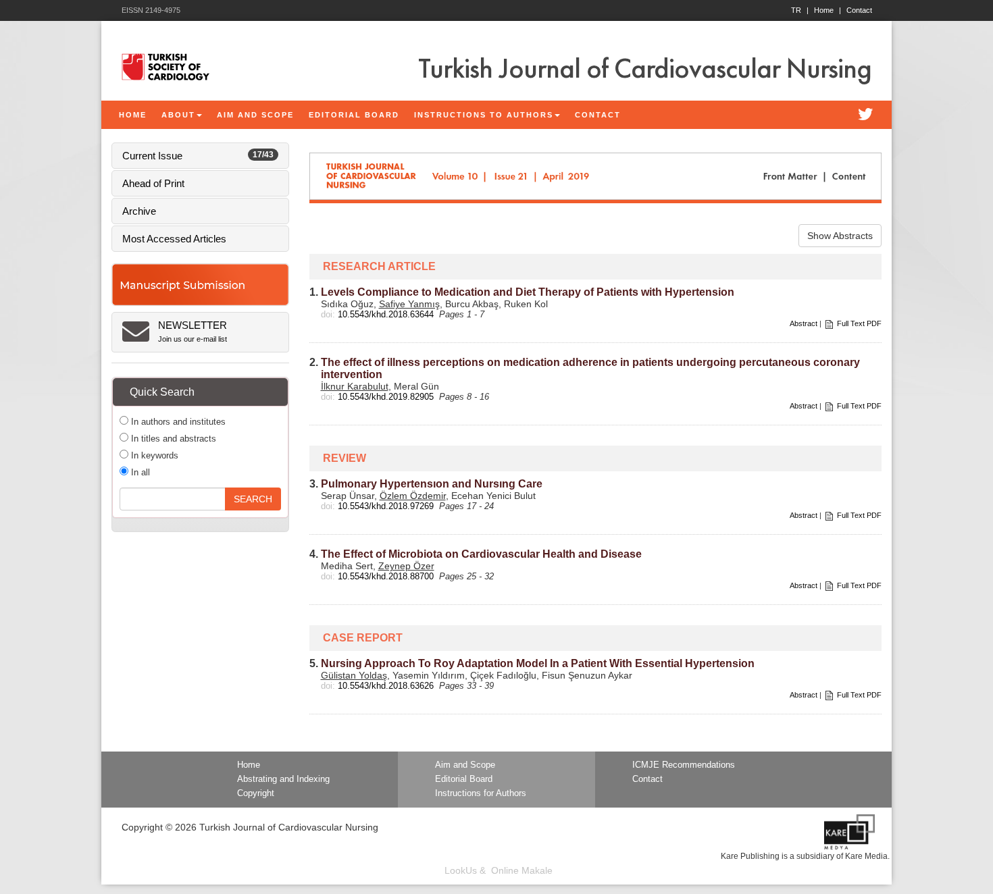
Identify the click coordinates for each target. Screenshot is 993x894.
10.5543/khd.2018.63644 (386, 314)
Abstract (803, 323)
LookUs (460, 870)
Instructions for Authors (480, 793)
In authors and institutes (177, 422)
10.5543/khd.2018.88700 (386, 576)
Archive (139, 211)
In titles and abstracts (172, 438)
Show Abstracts (840, 235)
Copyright (255, 793)
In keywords (153, 455)
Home (827, 10)
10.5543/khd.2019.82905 (386, 397)
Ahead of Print (153, 183)
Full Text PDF (859, 323)
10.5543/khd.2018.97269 (386, 506)
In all (139, 472)
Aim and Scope (465, 765)
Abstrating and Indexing (283, 779)
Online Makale (522, 870)
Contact (859, 10)
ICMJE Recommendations (683, 765)
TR (800, 10)
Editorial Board (463, 779)
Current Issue (198, 155)
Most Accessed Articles (174, 238)
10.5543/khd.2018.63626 (386, 686)
